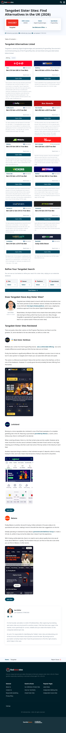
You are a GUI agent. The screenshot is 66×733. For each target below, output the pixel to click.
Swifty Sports (10, 108)
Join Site (9, 510)
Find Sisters (32, 290)
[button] (7, 2)
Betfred (37, 173)
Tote (7, 68)
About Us (8, 687)
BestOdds (38, 241)
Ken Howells (38, 108)
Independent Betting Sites (50, 690)
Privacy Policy (9, 696)
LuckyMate (9, 241)
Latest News (46, 687)
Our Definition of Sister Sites (32, 687)
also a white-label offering (45, 347)
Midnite (8, 144)
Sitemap (8, 706)
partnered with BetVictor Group (43, 532)
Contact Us (9, 690)
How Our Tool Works (30, 690)
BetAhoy (37, 68)
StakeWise (38, 208)
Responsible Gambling (12, 693)
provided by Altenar (41, 433)
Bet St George (39, 144)
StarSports (9, 208)
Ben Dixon (28, 33)
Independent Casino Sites (50, 693)
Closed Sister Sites (30, 693)
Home (7, 659)
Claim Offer (18, 78)
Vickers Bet (9, 173)
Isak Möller (15, 33)
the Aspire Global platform (35, 306)
